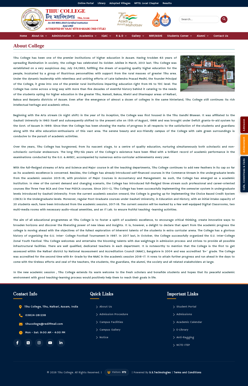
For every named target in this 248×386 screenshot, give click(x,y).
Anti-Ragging (185, 337)
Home (23, 36)
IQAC (105, 36)
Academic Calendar (189, 322)
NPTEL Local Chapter (146, 3)
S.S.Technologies (160, 372)
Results (167, 3)
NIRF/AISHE (155, 36)
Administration (62, 36)
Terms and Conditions (187, 372)
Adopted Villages (119, 3)
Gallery (137, 36)
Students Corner (178, 36)
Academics (86, 36)
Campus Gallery (109, 330)
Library (101, 3)
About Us (38, 36)
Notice (103, 337)
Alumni (201, 36)
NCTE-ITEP (183, 345)
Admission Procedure (113, 314)
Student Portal (186, 307)
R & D (120, 36)
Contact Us (221, 36)
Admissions (184, 314)
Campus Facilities (111, 322)
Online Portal (86, 3)
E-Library (182, 330)
